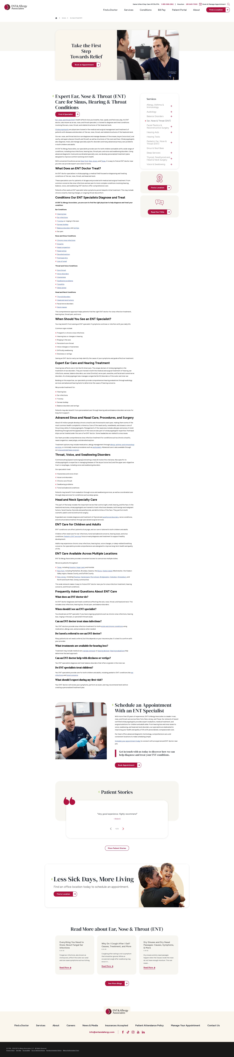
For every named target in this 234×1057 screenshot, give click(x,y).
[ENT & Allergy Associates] (15, 7)
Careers (71, 1025)
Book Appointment (126, 765)
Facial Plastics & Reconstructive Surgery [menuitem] (158, 126)
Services (128, 9)
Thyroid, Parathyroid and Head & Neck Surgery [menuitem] (158, 158)
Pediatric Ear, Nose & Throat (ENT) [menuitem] (157, 142)
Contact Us (213, 1025)
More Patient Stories (117, 848)
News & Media (90, 1025)
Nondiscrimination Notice (54, 1050)
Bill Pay (162, 9)
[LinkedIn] (143, 1032)
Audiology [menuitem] (151, 112)
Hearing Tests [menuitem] (153, 136)
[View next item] (123, 829)
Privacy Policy (10, 1050)
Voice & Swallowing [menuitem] (156, 164)
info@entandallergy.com (101, 1032)
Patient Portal (179, 9)
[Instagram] (133, 1032)
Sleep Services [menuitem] (153, 152)
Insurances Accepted (116, 1025)
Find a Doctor (110, 9)
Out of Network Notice (38, 1050)
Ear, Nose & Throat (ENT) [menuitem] (159, 120)
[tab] (171, 106)
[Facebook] (122, 1032)
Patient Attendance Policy (149, 1025)
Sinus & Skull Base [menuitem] (155, 148)
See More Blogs (115, 983)
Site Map (18, 1050)
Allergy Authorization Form (71, 1050)
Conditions (145, 9)
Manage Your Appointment (185, 1025)
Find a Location (63, 894)
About (196, 9)
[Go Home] (57, 18)
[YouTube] (138, 1032)
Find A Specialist (65, 114)
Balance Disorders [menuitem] (155, 116)
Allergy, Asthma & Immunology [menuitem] (155, 106)
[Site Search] (228, 4)
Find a (216, 10)
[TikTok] (128, 1032)
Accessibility (26, 1050)
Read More (64, 967)
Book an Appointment (84, 65)
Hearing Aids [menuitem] (153, 132)
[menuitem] (110, 9)
